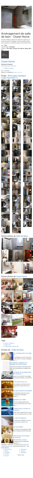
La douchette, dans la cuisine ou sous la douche (19, 409)
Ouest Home (8, 61)
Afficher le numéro (9, 68)
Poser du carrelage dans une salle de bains (20, 354)
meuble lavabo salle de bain (11, 346)
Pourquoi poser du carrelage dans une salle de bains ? (20, 373)
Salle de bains (22, 235)
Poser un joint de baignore (17, 418)
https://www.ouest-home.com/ (8, 66)
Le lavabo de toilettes (16, 427)
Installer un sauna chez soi (18, 382)
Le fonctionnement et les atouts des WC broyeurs (19, 436)
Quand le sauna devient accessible (20, 390)
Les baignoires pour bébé (17, 399)
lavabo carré (7, 344)
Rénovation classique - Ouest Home (14, 76)
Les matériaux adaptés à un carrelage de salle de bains (18, 363)
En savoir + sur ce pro (17, 72)
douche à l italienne (9, 343)
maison (11, 446)
